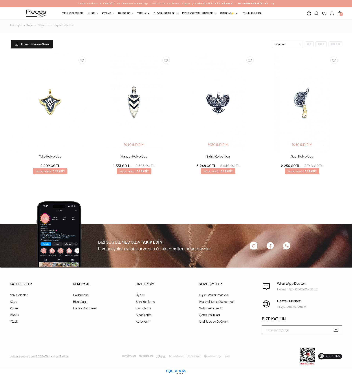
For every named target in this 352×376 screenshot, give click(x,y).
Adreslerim (143, 321)
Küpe (13, 301)
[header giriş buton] (332, 13)
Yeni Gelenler (18, 295)
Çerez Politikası (209, 315)
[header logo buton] (36, 13)
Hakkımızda (81, 295)
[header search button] (316, 13)
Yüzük (14, 321)
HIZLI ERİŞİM (145, 284)
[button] (72, 13)
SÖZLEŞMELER (210, 284)
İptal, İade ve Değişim (213, 321)
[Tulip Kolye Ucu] (50, 102)
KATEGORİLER (21, 284)
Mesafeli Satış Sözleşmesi (216, 301)
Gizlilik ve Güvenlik (211, 308)
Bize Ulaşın (80, 301)
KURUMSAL (81, 284)
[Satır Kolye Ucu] (302, 102)
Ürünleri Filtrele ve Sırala (35, 44)
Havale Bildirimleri (85, 308)
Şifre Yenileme (145, 301)
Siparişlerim (143, 315)
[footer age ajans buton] (330, 356)
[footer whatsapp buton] (286, 246)
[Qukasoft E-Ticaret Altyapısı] (176, 372)
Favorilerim (143, 308)
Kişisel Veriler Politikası (214, 295)
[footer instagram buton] (253, 246)
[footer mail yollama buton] (335, 329)
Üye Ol (140, 295)
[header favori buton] (324, 13)
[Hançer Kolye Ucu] (134, 102)
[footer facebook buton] (270, 245)
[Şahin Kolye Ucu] (218, 102)
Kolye (14, 308)
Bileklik (14, 315)
